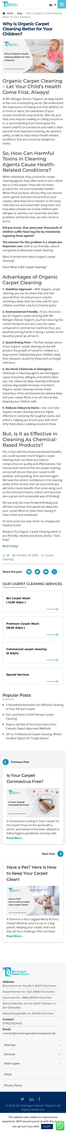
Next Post (49, 854)
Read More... (15, 838)
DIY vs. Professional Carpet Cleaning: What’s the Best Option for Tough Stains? (34, 736)
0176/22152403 (12, 1023)
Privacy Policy (13, 1085)
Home (10, 13)
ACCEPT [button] (47, 1126)
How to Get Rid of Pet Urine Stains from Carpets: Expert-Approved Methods (31, 726)
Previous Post (19, 762)
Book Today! (10, 546)
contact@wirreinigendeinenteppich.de (29, 1033)
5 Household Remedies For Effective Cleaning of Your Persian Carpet (34, 707)
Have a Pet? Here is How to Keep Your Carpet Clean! (32, 873)
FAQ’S (8, 1074)
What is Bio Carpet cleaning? (28, 267)
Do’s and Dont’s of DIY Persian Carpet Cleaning (30, 717)
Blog (19, 13)
